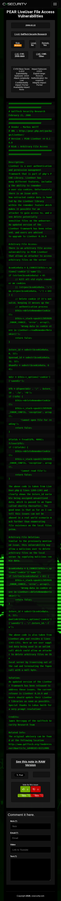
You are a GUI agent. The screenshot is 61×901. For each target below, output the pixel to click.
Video (12, 845)
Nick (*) (13, 821)
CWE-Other (43, 55)
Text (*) (13, 856)
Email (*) (14, 833)
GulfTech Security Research (34, 34)
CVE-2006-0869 (20, 55)
